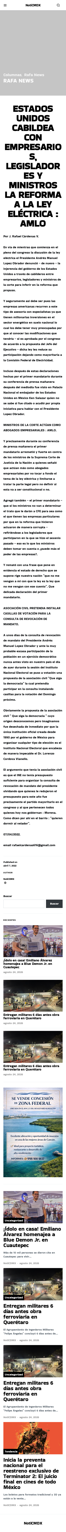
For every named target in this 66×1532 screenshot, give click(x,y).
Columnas (12, 75)
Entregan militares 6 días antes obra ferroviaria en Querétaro (31, 1016)
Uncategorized (14, 1220)
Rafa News (34, 75)
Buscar (7, 896)
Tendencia (11, 1451)
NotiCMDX (33, 5)
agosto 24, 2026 (13, 972)
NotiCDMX (8, 879)
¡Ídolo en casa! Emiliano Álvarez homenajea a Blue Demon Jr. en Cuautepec (27, 963)
